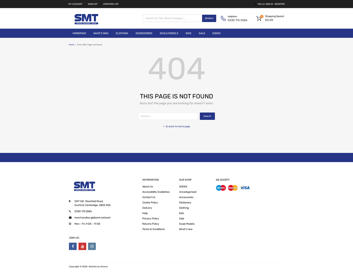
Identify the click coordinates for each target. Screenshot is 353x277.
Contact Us (148, 197)
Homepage (79, 33)
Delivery (147, 207)
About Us (147, 186)
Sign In (269, 4)
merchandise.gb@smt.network (92, 217)
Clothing (122, 33)
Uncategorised (187, 191)
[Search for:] (169, 116)
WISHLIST (93, 4)
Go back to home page (178, 126)
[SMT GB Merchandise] (86, 26)
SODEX (216, 33)
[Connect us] (73, 246)
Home (71, 45)
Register (279, 4)
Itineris (104, 266)
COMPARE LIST (111, 4)
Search (209, 18)
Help (145, 213)
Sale (202, 33)
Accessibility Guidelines (156, 191)
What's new (100, 33)
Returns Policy (150, 223)
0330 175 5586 (237, 20)
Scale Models (169, 33)
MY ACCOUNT (75, 4)
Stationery (185, 202)
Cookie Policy (150, 202)
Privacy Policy (150, 218)
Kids (188, 33)
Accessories (144, 33)
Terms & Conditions (153, 229)
